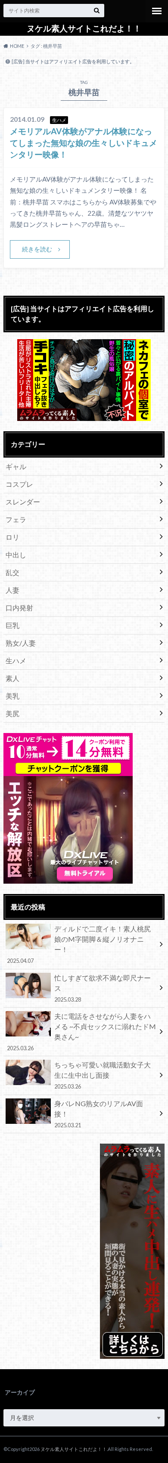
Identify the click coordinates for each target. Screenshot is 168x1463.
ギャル (16, 466)
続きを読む (37, 249)
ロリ (12, 537)
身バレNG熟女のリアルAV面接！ (98, 1114)
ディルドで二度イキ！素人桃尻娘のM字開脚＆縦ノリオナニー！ (78, 944)
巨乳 (12, 625)
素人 (12, 678)
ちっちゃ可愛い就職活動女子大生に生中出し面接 (102, 1075)
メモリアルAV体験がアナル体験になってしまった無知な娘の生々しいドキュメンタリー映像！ (83, 142)
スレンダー (23, 502)
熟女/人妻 (21, 643)
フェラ (16, 519)
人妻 (12, 590)
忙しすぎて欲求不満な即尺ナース (102, 988)
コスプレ (19, 484)
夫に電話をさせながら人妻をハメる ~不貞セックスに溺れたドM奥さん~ (81, 1032)
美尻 (12, 713)
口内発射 (19, 607)
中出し (16, 555)
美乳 (12, 696)
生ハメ (16, 660)
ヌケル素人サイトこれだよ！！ (84, 28)
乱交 (12, 572)
